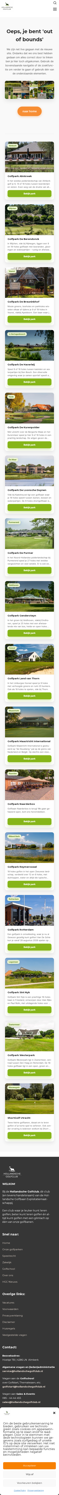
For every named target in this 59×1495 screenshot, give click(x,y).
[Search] (54, 3)
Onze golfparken (12, 1249)
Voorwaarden (10, 1309)
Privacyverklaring (36, 1490)
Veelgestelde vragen (14, 1334)
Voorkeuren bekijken (29, 1482)
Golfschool (8, 1268)
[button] (54, 1412)
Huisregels (8, 1328)
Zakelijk (6, 1262)
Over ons (7, 1275)
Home (6, 1242)
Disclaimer (8, 1322)
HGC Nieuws (9, 1281)
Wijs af (29, 1474)
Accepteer (29, 1465)
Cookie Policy (20, 1490)
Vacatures (8, 1302)
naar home (29, 111)
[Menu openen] (55, 9)
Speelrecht (9, 1255)
